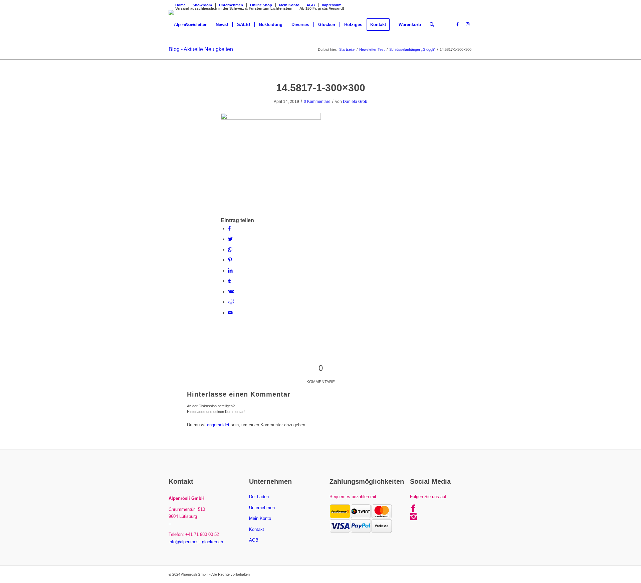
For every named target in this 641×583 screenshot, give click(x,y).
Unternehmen (262, 507)
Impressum (332, 5)
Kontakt (256, 529)
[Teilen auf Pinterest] (230, 260)
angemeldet (218, 424)
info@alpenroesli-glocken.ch (196, 541)
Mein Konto (260, 518)
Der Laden (259, 496)
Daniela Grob (355, 101)
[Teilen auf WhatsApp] (230, 249)
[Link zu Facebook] (457, 24)
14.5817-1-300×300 (320, 87)
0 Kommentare (317, 101)
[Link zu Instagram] (467, 24)
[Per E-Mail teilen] (230, 312)
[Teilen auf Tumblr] (229, 281)
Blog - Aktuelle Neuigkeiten (201, 49)
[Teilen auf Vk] (231, 291)
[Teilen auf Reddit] (231, 302)
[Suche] (431, 25)
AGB (310, 5)
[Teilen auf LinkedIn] (230, 270)
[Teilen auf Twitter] (230, 239)
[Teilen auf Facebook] (229, 228)
